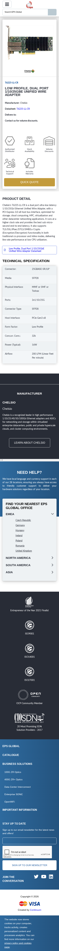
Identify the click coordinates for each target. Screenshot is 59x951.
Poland (19, 541)
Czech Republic (23, 520)
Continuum (35, 910)
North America (18, 558)
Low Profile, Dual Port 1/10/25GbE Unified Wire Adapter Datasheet (26, 250)
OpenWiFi (9, 801)
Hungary (20, 530)
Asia (9, 572)
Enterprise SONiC (13, 794)
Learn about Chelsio (29, 442)
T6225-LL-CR (23, 109)
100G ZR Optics (12, 772)
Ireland (19, 536)
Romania (20, 546)
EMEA (10, 514)
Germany (20, 525)
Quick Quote (29, 182)
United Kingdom (24, 551)
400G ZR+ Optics (13, 779)
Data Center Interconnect (17, 787)
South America (18, 565)
